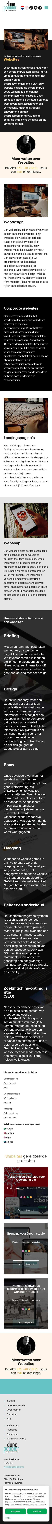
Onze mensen (14, 1410)
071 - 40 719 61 (27, 168)
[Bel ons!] (31, 8)
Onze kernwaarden (16, 1405)
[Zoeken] (40, 8)
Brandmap (12, 1434)
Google (7, 1518)
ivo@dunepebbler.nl (14, 1467)
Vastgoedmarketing (16, 1438)
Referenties (13, 1425)
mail (19, 171)
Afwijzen (37, 1511)
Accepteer (15, 1511)
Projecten (12, 1414)
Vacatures (12, 1430)
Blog (9, 1418)
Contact (11, 1401)
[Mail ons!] (35, 8)
